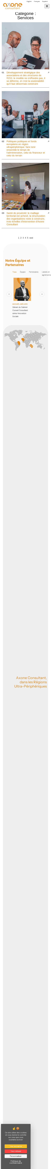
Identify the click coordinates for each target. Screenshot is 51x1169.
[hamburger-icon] (47, 6)
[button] (9, 294)
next (31, 238)
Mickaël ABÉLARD (20, 304)
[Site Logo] (12, 6)
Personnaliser (16, 1156)
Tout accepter (15, 1146)
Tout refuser (15, 1151)
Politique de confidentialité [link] (15, 1162)
